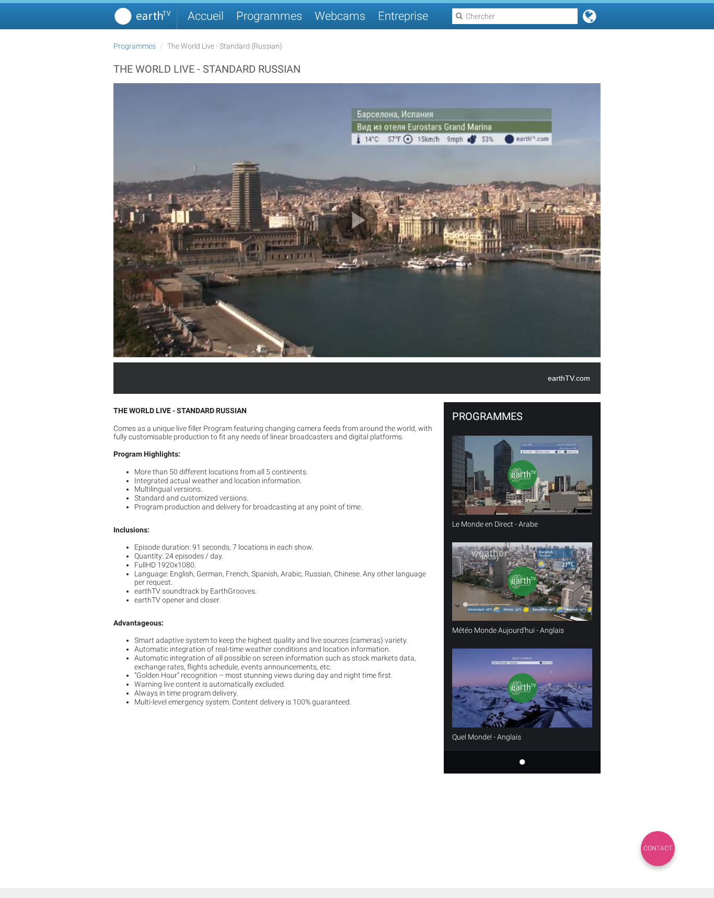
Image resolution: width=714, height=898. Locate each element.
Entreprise (403, 15)
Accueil (206, 15)
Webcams (340, 15)
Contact (657, 848)
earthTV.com (569, 378)
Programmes (269, 15)
